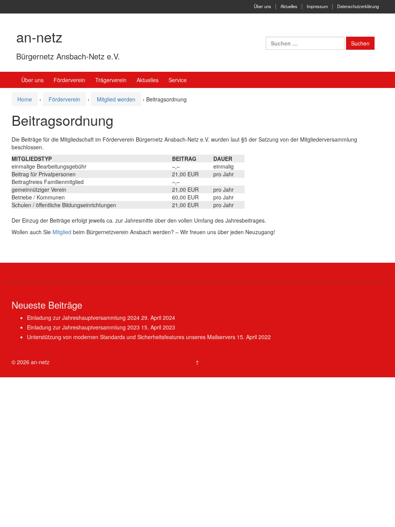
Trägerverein (111, 80)
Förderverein (64, 99)
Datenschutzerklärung (358, 6)
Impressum (317, 6)
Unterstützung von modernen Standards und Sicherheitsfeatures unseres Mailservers (131, 337)
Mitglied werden (116, 99)
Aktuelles (288, 6)
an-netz (39, 36)
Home (24, 99)
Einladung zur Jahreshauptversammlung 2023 (83, 327)
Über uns (262, 6)
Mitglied (61, 232)
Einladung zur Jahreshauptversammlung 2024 (83, 317)
